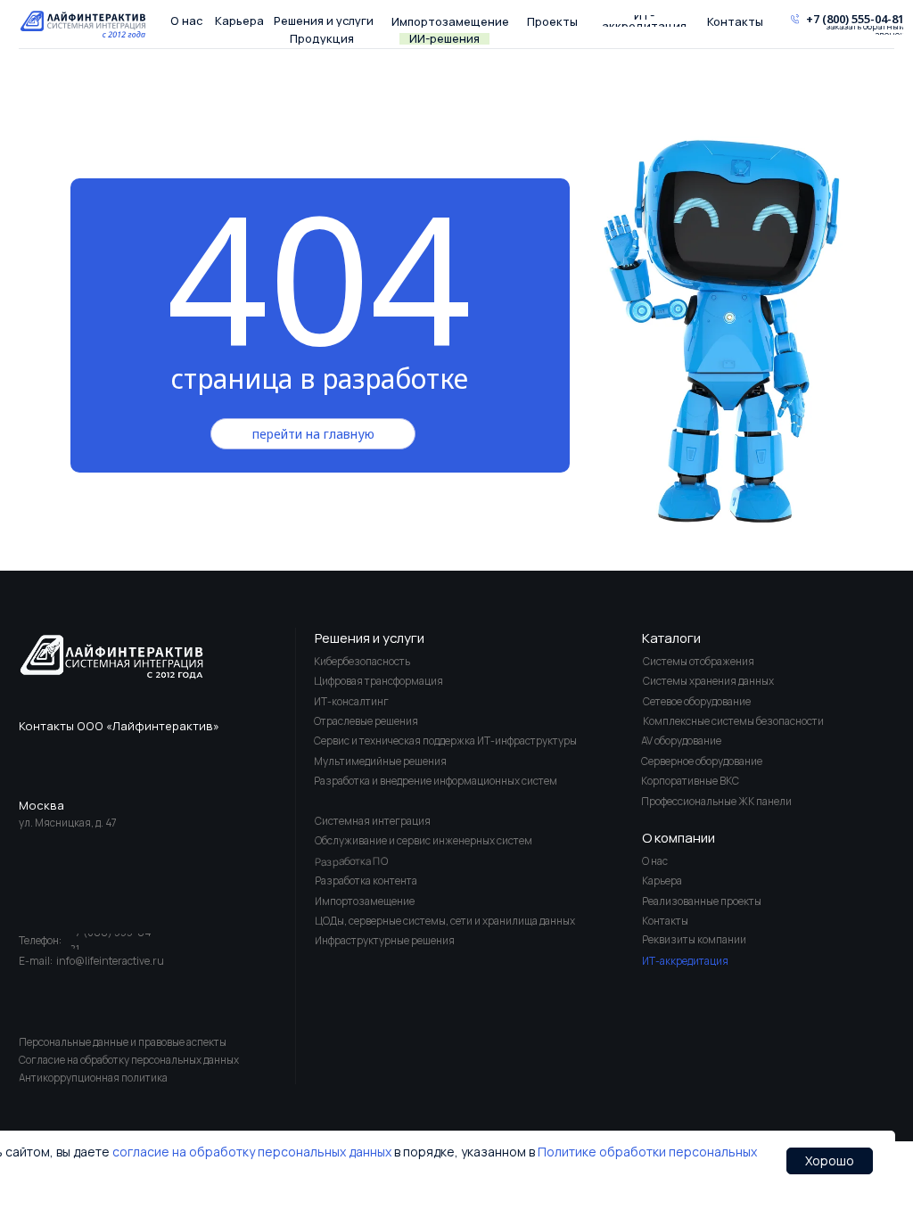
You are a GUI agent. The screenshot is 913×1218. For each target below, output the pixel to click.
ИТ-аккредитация (685, 960)
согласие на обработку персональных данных (251, 1151)
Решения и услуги (369, 637)
